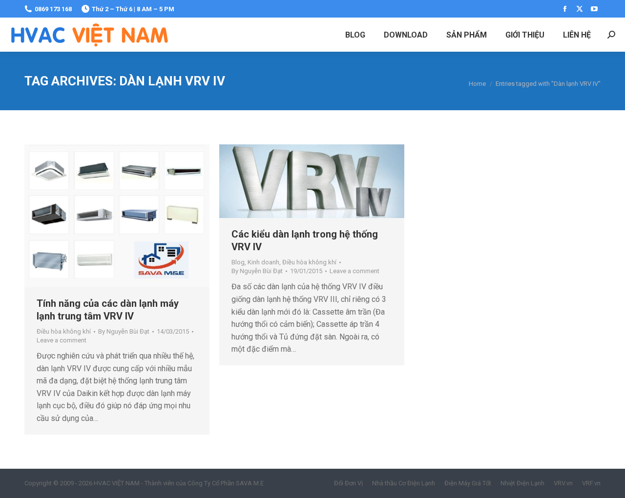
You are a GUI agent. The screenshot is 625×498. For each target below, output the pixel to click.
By (123, 331)
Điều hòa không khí (64, 331)
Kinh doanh (263, 262)
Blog (238, 262)
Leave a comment (61, 340)
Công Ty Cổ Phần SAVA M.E (226, 483)
